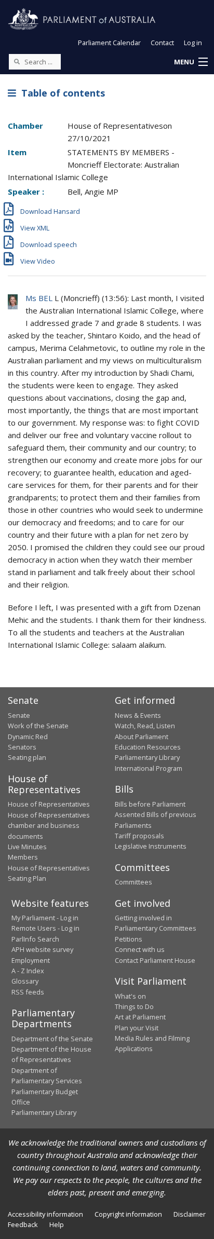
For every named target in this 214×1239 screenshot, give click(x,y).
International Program (148, 768)
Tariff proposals (139, 835)
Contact (162, 42)
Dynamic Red (28, 736)
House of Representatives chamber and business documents (49, 825)
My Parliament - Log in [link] (44, 917)
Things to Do (134, 1006)
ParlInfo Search (35, 939)
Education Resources (148, 747)
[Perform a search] (16, 61)
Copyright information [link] (128, 1214)
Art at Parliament (140, 1017)
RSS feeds (27, 992)
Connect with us (140, 949)
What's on (130, 996)
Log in (193, 42)
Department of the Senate (52, 1038)
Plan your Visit (136, 1027)
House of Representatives (49, 804)
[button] (190, 62)
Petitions (128, 939)
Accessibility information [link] (45, 1214)
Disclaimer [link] (189, 1214)
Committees (133, 882)
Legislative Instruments (150, 846)
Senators (22, 747)
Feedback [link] (23, 1224)
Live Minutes (27, 846)
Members (23, 857)
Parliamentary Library (147, 757)
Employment (30, 960)
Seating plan (27, 757)
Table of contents (60, 93)
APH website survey (42, 949)
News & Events (138, 715)
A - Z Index (27, 970)
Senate (19, 715)
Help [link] (56, 1224)
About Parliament (141, 736)
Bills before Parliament (150, 804)
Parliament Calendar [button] (109, 42)
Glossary (24, 981)
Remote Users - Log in (45, 928)
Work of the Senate (38, 725)
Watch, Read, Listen (145, 725)
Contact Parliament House (155, 960)
